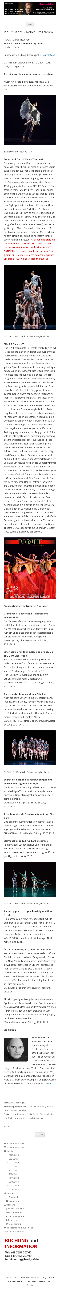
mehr (48, 1083)
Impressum (10, 1277)
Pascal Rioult (48, 54)
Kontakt (30, 1285)
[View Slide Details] (30, 8)
